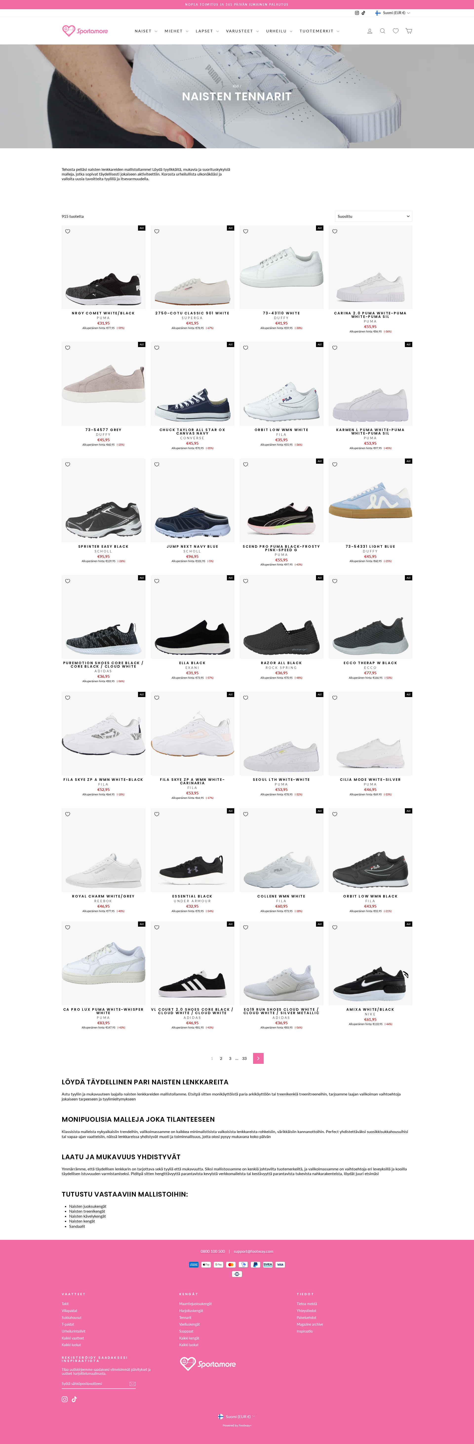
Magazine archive (310, 1324)
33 (244, 1058)
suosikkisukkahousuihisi (387, 1131)
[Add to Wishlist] (68, 231)
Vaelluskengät (189, 1324)
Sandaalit (77, 1226)
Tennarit (185, 1318)
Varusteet (240, 31)
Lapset (205, 31)
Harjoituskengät (191, 1311)
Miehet (175, 31)
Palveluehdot (306, 1318)
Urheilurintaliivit (73, 1331)
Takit (65, 1304)
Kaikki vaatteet (73, 1338)
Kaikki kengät (189, 1338)
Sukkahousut (71, 1318)
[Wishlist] (395, 30)
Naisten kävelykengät (87, 1216)
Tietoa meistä (307, 1304)
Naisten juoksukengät (87, 1206)
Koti (236, 86)
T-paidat (68, 1324)
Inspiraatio (305, 1331)
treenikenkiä (287, 1094)
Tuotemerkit (318, 31)
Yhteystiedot (306, 1311)
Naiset (144, 31)
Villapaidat (69, 1311)
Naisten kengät (82, 1221)
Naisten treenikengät (87, 1211)
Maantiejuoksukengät (195, 1304)
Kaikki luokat (71, 1345)
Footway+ (245, 1425)
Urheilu (277, 31)
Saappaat (186, 1331)
